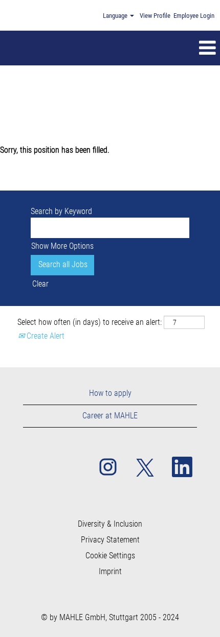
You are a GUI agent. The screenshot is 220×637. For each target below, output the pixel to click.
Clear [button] (40, 284)
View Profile (155, 15)
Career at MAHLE (110, 415)
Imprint (110, 571)
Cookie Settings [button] (110, 555)
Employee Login (193, 15)
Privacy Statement (110, 540)
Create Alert (44, 336)
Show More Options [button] (62, 246)
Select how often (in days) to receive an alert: (89, 322)
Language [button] (116, 15)
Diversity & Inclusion (110, 524)
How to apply (110, 393)
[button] (132, 48)
